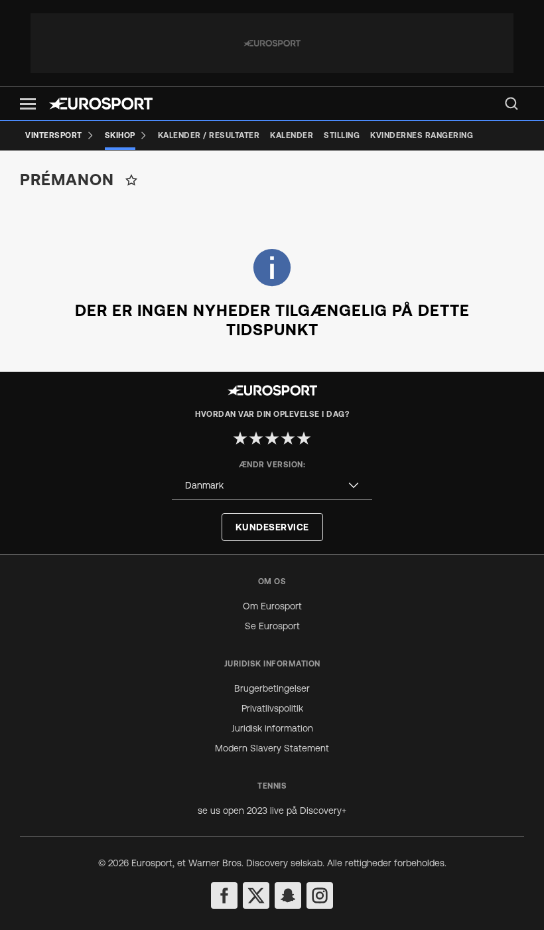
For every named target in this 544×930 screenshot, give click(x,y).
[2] (256, 438)
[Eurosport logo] (101, 103)
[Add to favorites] (131, 180)
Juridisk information (272, 728)
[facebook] (224, 895)
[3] (272, 438)
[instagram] (319, 895)
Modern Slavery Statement (272, 748)
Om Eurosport (272, 606)
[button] (28, 104)
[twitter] (256, 895)
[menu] (511, 103)
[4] (288, 438)
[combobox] (272, 485)
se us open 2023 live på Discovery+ (272, 810)
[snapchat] (288, 895)
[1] (240, 438)
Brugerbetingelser (272, 688)
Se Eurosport (272, 626)
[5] (304, 438)
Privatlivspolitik (272, 708)
